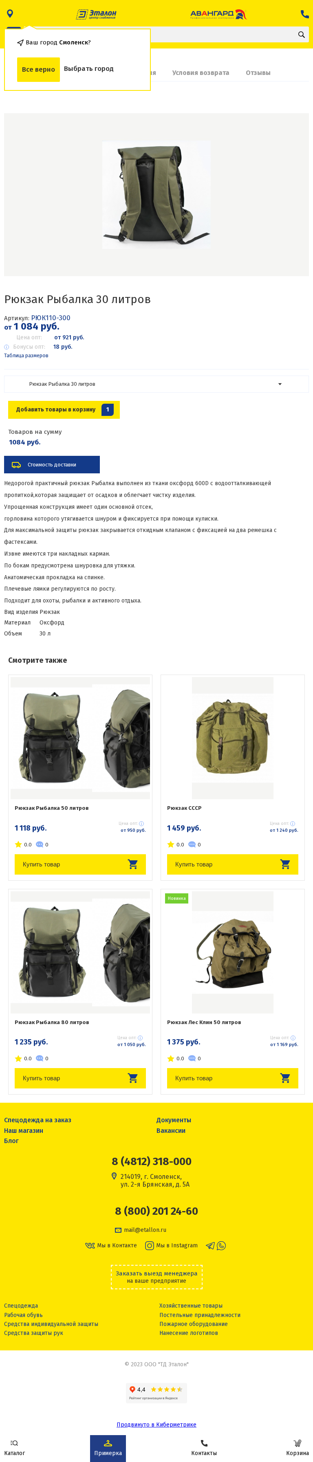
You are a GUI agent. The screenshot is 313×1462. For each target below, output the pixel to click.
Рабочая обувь (23, 1315)
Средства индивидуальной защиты (51, 1324)
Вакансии (170, 1130)
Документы (173, 1120)
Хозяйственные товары (191, 1305)
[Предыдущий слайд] (20, 195)
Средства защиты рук (33, 1333)
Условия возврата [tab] (200, 73)
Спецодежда (21, 1305)
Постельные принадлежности (199, 1315)
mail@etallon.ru (145, 1230)
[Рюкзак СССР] (232, 738)
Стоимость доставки (52, 465)
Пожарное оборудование (193, 1324)
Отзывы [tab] (258, 73)
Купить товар (41, 864)
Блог (11, 1141)
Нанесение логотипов (188, 1333)
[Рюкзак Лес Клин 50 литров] (232, 952)
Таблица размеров (26, 355)
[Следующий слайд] (292, 195)
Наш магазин (23, 1130)
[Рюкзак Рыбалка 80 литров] (80, 952)
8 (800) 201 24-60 (156, 1211)
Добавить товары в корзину (62, 409)
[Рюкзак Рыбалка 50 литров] (80, 738)
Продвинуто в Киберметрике (156, 1424)
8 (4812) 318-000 (152, 1161)
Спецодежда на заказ (37, 1120)
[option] (156, 194)
